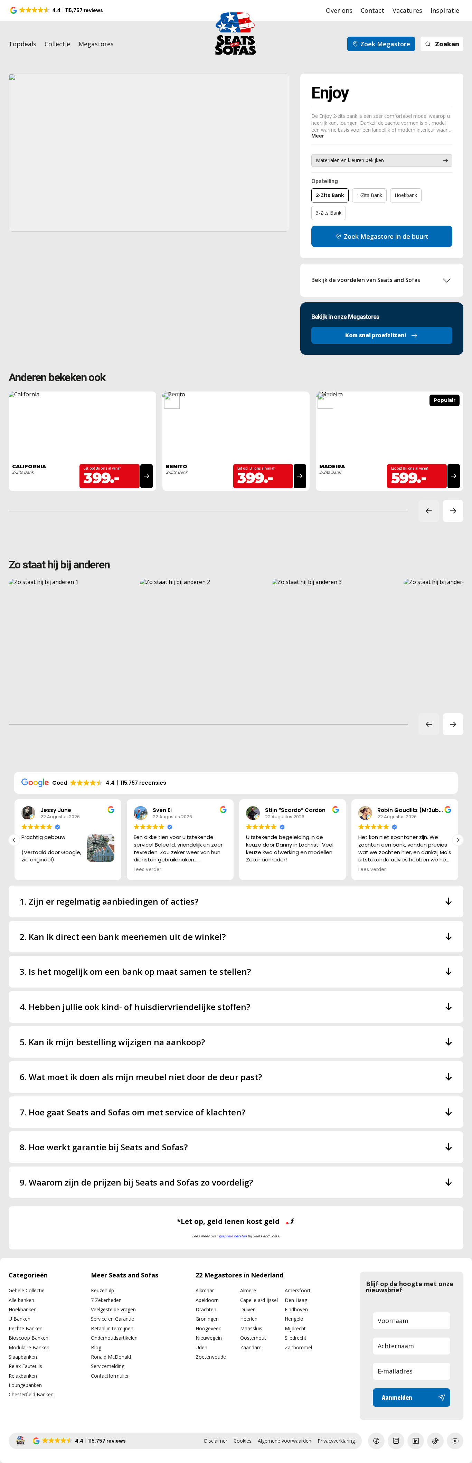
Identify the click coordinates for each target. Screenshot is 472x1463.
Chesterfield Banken (31, 1394)
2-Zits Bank (330, 195)
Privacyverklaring (336, 1441)
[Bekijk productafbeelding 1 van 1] (149, 153)
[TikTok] (435, 1441)
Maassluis (251, 1328)
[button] (57, 10)
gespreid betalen (233, 1236)
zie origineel (36, 859)
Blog (96, 1347)
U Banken (19, 1318)
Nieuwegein (209, 1337)
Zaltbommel (298, 1347)
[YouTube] (455, 1441)
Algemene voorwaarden (284, 1441)
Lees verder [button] (147, 870)
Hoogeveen (208, 1328)
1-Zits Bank (369, 195)
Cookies (243, 1441)
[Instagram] (396, 1441)
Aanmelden (397, 1397)
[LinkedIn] (415, 1441)
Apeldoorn (207, 1300)
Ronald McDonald (111, 1356)
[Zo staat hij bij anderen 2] (203, 641)
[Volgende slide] (453, 511)
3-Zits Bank (328, 212)
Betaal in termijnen (112, 1328)
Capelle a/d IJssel (259, 1300)
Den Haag (296, 1300)
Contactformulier (110, 1375)
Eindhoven (296, 1309)
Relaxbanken (23, 1375)
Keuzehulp (102, 1290)
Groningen (207, 1318)
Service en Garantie (112, 1318)
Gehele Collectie (27, 1290)
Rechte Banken (26, 1328)
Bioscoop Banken (28, 1337)
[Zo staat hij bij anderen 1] (71, 641)
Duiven (248, 1309)
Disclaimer (215, 1441)
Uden (201, 1347)
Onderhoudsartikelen (114, 1337)
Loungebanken (25, 1385)
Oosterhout (253, 1337)
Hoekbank (406, 195)
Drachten (206, 1309)
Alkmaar (205, 1290)
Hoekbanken (23, 1309)
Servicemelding (107, 1366)
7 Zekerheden (106, 1300)
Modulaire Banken (29, 1347)
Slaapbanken (23, 1356)
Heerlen (248, 1318)
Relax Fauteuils (25, 1366)
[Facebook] (376, 1441)
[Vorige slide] (428, 511)
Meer (317, 136)
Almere (248, 1290)
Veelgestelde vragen (113, 1309)
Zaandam (251, 1347)
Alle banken (21, 1300)
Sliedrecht (295, 1337)
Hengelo (294, 1318)
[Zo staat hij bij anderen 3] (334, 641)
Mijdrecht (295, 1328)
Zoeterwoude (211, 1356)
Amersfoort (298, 1290)
